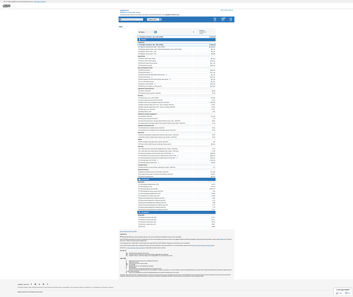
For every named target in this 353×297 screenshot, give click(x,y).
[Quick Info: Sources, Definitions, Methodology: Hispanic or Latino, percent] (139, 84)
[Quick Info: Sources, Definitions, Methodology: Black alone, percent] (139, 72)
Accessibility (66, 287)
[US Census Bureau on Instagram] (47, 284)
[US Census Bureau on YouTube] (44, 284)
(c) (172, 153)
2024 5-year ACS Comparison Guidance (201, 245)
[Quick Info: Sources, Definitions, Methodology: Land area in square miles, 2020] (139, 222)
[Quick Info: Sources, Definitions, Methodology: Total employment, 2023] (139, 186)
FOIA (71, 287)
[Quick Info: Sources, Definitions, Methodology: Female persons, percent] (139, 65)
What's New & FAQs (226, 10)
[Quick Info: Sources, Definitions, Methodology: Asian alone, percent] (139, 77)
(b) (155, 84)
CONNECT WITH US (23, 284)
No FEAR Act (87, 287)
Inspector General (78, 287)
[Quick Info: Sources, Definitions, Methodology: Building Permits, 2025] (139, 111)
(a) (151, 72)
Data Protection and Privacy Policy (53, 287)
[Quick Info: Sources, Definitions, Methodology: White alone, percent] (139, 70)
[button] (215, 19)
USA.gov (111, 287)
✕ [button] (351, 289)
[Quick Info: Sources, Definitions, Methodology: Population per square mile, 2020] (139, 217)
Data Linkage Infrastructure (36, 287)
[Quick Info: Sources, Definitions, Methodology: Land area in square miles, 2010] (139, 224)
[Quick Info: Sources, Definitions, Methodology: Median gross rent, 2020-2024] (139, 109)
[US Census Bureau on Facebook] (31, 284)
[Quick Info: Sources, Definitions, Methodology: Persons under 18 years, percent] (139, 61)
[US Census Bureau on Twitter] (35, 284)
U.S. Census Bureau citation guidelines (135, 248)
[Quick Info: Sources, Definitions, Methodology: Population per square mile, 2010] (139, 219)
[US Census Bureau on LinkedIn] (40, 284)
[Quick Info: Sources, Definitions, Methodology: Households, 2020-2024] (139, 116)
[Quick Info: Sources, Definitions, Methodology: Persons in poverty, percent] (139, 176)
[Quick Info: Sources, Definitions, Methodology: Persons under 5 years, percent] (139, 58)
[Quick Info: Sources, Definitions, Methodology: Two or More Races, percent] (139, 81)
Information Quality (23, 287)
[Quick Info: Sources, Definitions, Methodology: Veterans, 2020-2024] (139, 91)
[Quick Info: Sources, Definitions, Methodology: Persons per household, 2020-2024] (139, 118)
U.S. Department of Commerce (99, 287)
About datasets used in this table (128, 231)
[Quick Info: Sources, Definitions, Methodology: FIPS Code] (139, 226)
